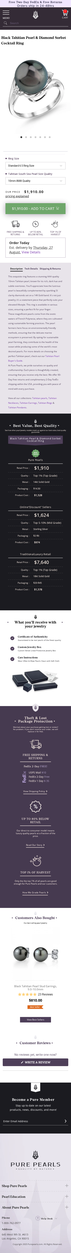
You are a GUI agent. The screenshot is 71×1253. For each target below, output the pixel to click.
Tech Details (31, 268)
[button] (35, 994)
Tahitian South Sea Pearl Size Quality (30, 174)
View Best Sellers (35, 1019)
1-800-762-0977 (11, 1223)
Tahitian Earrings (28, 402)
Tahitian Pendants (17, 407)
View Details (31, 252)
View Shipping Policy (34, 791)
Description (16, 268)
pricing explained (17, 196)
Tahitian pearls (39, 398)
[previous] (11, 972)
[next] (59, 972)
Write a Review (44, 1063)
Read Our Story (34, 845)
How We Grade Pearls (34, 892)
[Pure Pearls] (35, 14)
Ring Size (13, 158)
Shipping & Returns (50, 268)
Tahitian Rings (45, 402)
